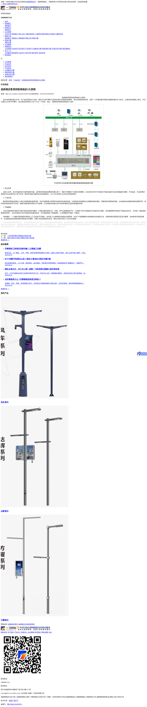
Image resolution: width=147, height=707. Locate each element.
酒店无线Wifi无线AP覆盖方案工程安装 (20, 238)
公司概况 (8, 53)
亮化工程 (21, 34)
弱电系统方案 (47, 48)
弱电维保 (21, 38)
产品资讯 (28, 48)
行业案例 (8, 44)
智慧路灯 (15, 34)
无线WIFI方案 (57, 48)
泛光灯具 (8, 34)
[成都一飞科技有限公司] (25, 10)
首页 (7, 21)
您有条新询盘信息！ (11, 4)
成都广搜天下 (13, 700)
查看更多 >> (5, 240)
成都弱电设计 (31, 2)
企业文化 (21, 53)
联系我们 (8, 55)
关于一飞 (8, 51)
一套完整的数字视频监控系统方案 (19, 236)
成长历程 (42, 53)
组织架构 (15, 53)
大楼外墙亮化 (30, 34)
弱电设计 (8, 28)
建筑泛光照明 (50, 34)
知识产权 (28, 53)
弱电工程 (8, 36)
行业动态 (15, 48)
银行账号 (35, 53)
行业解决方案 (37, 48)
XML (50, 632)
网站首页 (4, 632)
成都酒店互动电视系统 (26, 624)
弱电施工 (8, 23)
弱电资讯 (8, 46)
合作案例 (31, 632)
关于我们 (11, 632)
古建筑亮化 (59, 34)
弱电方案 (35, 38)
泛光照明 (8, 32)
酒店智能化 (66, 48)
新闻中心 (24, 632)
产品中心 (17, 632)
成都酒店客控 (13, 624)
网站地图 (45, 632)
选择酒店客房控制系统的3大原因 (33, 80)
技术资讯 (21, 48)
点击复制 (24, 693)
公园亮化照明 (40, 34)
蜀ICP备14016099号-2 (14, 704)
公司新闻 (8, 48)
